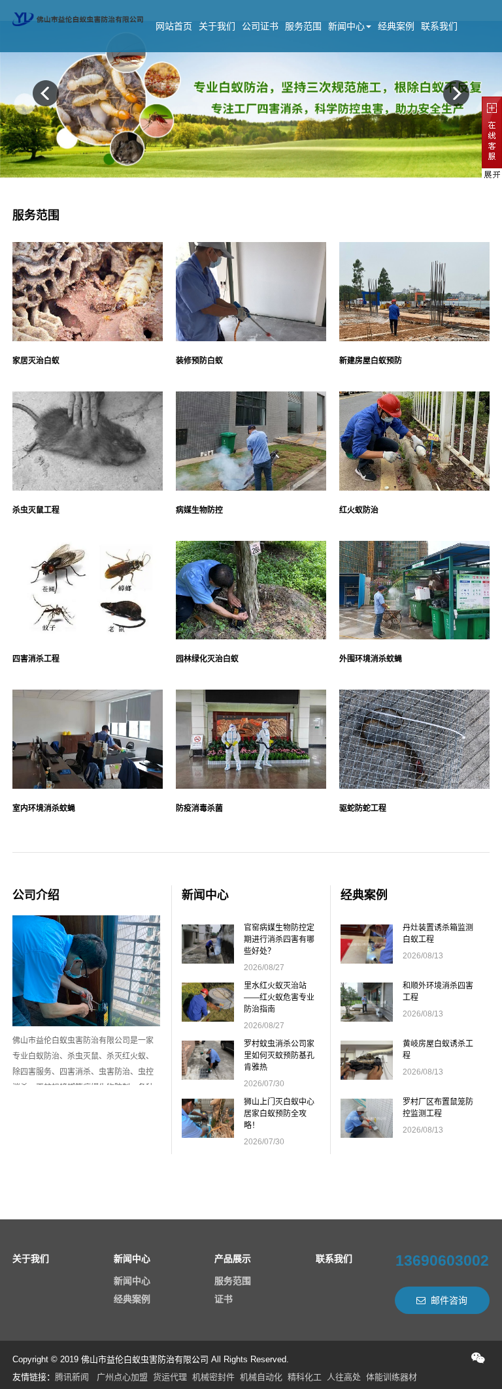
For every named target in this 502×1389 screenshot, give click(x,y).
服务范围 (303, 26)
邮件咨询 (449, 1300)
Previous (46, 93)
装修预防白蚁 (199, 360)
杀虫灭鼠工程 (35, 510)
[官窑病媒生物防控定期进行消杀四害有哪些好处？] (208, 959)
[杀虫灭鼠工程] (87, 441)
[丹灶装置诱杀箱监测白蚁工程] (367, 959)
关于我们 (217, 26)
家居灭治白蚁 (35, 360)
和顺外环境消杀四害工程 (438, 991)
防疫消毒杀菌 (199, 808)
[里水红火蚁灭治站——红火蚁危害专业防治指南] (208, 1017)
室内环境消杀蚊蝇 (43, 808)
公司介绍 (35, 895)
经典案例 (396, 26)
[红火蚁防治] (414, 441)
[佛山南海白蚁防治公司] (77, 16)
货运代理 (170, 1377)
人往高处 (344, 1377)
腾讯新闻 (72, 1377)
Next (456, 93)
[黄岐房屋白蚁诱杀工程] (367, 1075)
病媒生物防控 (199, 510)
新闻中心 (346, 26)
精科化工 (305, 1377)
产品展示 (232, 1258)
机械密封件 (213, 1377)
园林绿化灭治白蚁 (207, 659)
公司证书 (260, 26)
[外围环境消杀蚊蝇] (414, 590)
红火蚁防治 (358, 510)
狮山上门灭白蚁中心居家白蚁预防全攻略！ (279, 1113)
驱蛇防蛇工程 (362, 808)
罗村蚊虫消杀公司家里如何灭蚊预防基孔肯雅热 (279, 1055)
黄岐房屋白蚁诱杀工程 (438, 1049)
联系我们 (439, 26)
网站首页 (174, 26)
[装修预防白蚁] (251, 291)
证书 (223, 1299)
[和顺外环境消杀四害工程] (367, 1017)
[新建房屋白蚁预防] (414, 291)
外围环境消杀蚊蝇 (370, 659)
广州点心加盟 (122, 1377)
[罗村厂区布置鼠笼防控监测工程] (367, 1133)
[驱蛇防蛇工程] (414, 739)
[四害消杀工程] (87, 590)
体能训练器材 (391, 1377)
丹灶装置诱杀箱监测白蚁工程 (438, 933)
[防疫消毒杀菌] (251, 739)
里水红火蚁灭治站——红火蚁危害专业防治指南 (279, 997)
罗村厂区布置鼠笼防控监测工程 (438, 1107)
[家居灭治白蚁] (87, 291)
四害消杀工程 (35, 659)
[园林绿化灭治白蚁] (251, 590)
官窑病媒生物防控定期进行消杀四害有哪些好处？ (279, 939)
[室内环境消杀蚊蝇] (87, 739)
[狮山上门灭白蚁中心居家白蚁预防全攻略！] (208, 1133)
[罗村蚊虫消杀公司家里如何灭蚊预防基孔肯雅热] (208, 1075)
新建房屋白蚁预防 (370, 360)
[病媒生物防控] (251, 441)
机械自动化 (261, 1377)
